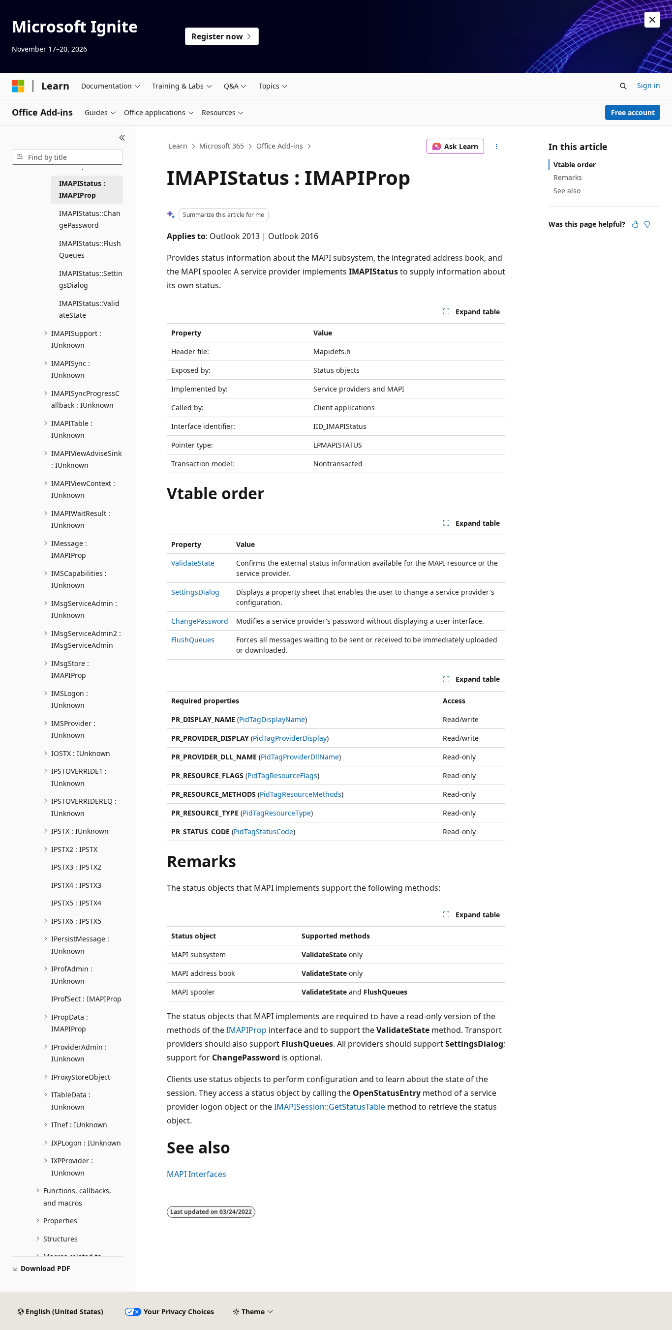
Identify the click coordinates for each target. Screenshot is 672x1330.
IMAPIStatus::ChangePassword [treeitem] (90, 219)
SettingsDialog (195, 592)
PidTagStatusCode (263, 831)
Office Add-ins (279, 146)
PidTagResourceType (277, 812)
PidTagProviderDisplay (290, 738)
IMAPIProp (246, 1030)
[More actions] (496, 146)
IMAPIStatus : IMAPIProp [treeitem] (82, 189)
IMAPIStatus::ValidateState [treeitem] (89, 309)
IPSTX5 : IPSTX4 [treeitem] (76, 902)
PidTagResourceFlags (282, 775)
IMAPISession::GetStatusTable (329, 1106)
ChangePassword (199, 621)
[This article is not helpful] (647, 224)
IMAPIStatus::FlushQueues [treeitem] (90, 249)
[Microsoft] (18, 86)
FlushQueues (192, 639)
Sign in (648, 85)
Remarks (567, 177)
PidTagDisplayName (272, 719)
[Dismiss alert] (652, 20)
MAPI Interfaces (196, 1174)
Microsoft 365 (221, 146)
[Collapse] (122, 138)
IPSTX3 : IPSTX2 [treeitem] (76, 867)
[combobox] (67, 157)
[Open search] (623, 86)
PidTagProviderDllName (300, 756)
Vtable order (574, 164)
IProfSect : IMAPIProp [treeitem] (86, 998)
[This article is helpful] (635, 224)
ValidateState (192, 563)
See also (566, 190)
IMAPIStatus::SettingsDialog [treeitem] (90, 279)
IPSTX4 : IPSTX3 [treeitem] (76, 885)
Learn (178, 146)
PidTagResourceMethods (300, 794)
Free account (633, 112)
